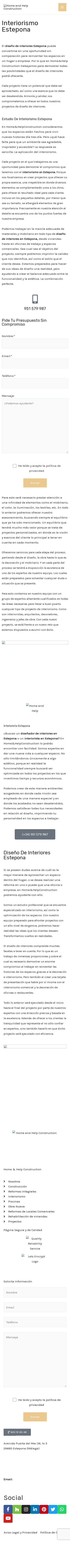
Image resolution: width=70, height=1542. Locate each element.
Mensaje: (8, 396)
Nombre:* (8, 336)
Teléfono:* (8, 376)
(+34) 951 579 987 (15, 1458)
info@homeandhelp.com (30, 1479)
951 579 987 (35, 308)
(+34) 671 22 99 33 (16, 1469)
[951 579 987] (35, 299)
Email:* (7, 356)
